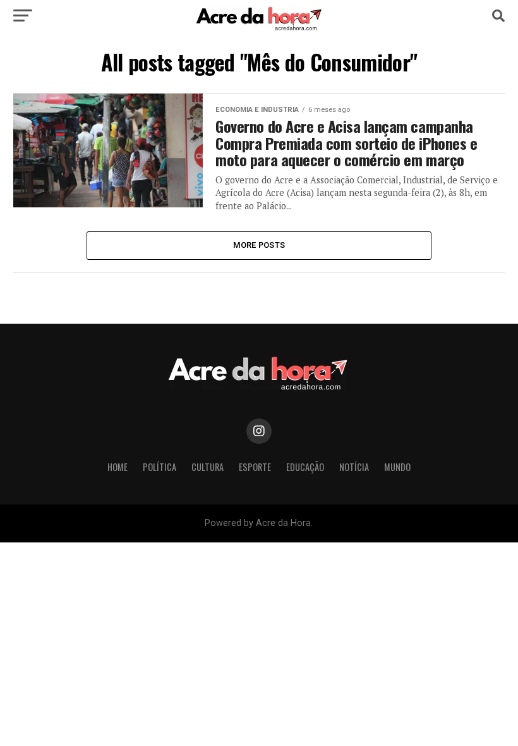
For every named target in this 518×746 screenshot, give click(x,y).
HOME (117, 467)
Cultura (207, 467)
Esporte (255, 467)
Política (159, 467)
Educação (305, 467)
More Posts (259, 245)
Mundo (397, 467)
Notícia (354, 467)
